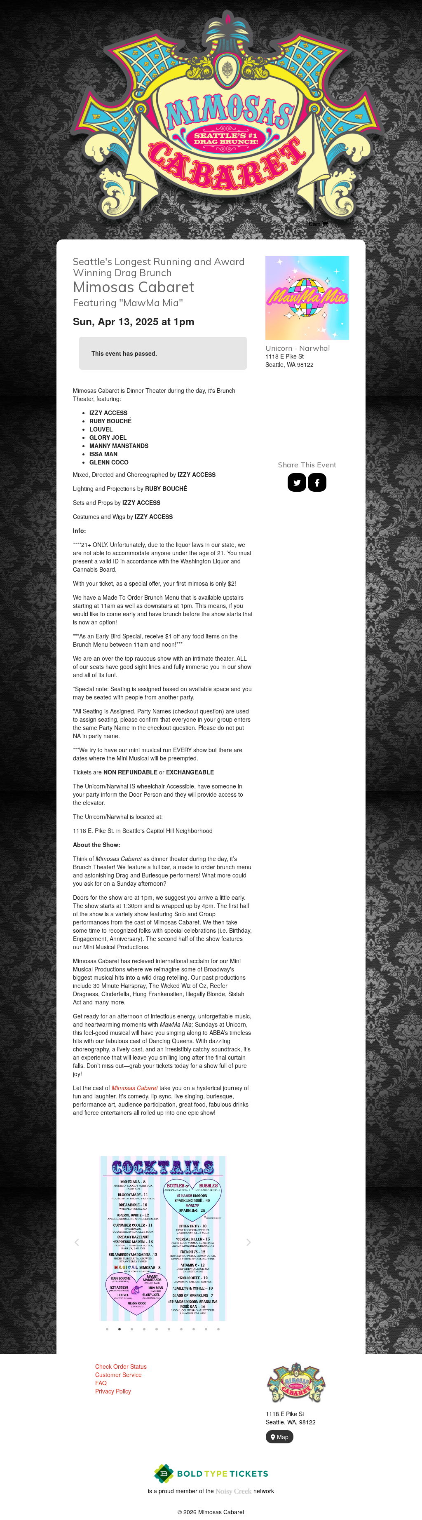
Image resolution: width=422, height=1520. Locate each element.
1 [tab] (107, 1329)
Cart (315, 224)
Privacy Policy (113, 1391)
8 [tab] (194, 1329)
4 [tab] (144, 1329)
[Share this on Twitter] (297, 482)
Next (248, 1242)
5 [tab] (156, 1329)
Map (281, 1437)
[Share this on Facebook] (317, 482)
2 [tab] (119, 1329)
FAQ (101, 1383)
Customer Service (118, 1374)
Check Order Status (121, 1366)
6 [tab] (169, 1329)
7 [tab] (181, 1329)
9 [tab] (206, 1329)
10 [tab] (218, 1329)
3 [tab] (132, 1329)
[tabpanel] (163, 1238)
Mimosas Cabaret (135, 1088)
